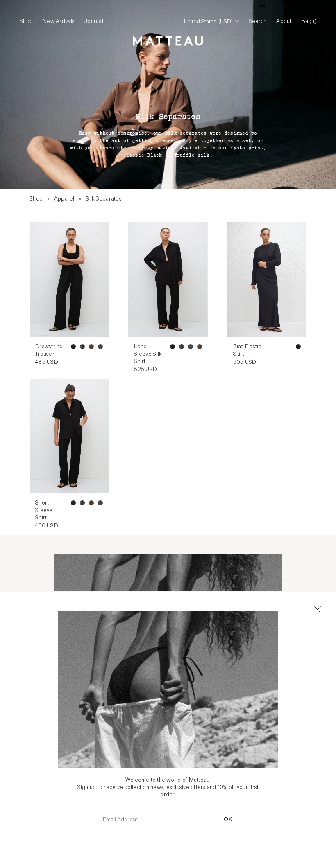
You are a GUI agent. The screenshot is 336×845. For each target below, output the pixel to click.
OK (228, 819)
